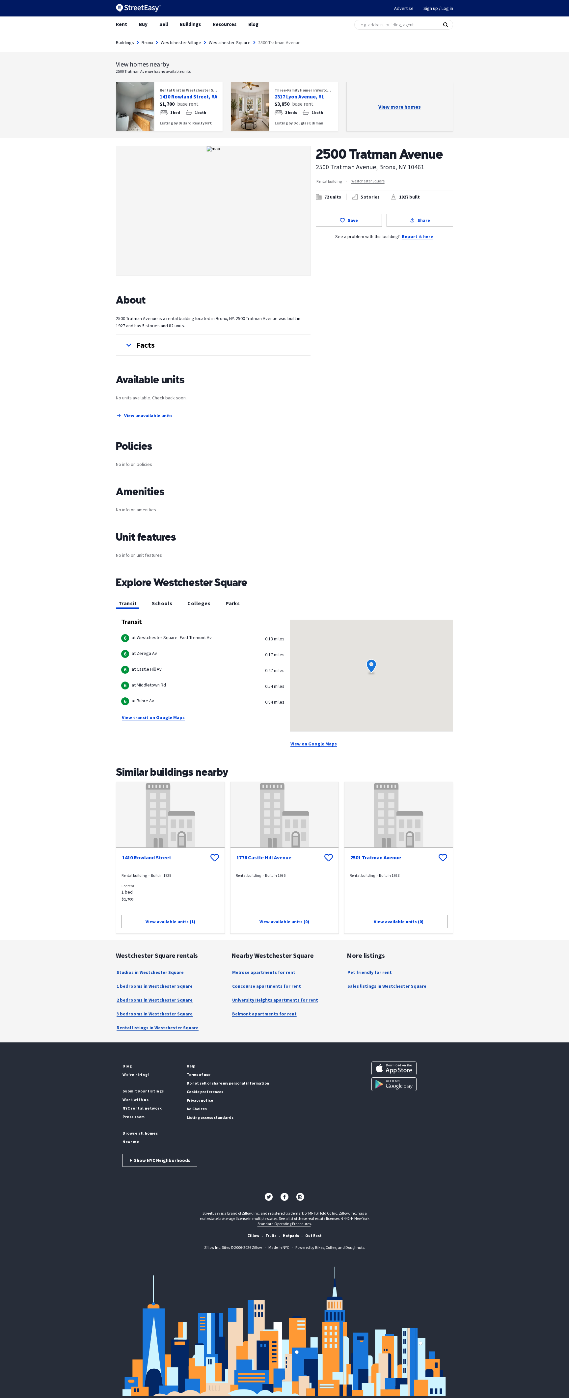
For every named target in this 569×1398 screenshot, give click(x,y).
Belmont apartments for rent (264, 1014)
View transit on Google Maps (153, 717)
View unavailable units (148, 415)
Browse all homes (140, 1133)
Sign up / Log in (438, 8)
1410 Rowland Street (146, 857)
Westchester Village (181, 42)
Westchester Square (230, 42)
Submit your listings (143, 1091)
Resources (224, 24)
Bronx (147, 42)
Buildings (190, 24)
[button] (213, 345)
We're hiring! (135, 1074)
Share (424, 220)
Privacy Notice (200, 1100)
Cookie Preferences (205, 1091)
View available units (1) (170, 922)
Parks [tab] (233, 603)
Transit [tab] (128, 603)
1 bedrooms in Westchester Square (155, 986)
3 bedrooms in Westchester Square (155, 1014)
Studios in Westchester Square (150, 972)
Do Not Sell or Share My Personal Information (228, 1083)
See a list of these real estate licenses (309, 1218)
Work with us (135, 1099)
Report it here (417, 236)
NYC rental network (142, 1108)
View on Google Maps (313, 744)
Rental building (329, 181)
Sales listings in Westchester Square (386, 986)
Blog (253, 24)
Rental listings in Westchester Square (158, 1028)
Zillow (253, 1235)
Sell (163, 24)
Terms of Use (198, 1074)
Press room (133, 1116)
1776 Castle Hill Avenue (263, 857)
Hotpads (291, 1235)
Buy (143, 24)
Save (353, 220)
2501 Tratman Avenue (375, 857)
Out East (313, 1235)
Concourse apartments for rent (266, 986)
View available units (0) (284, 922)
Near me (130, 1141)
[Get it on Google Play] (394, 1084)
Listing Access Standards (210, 1117)
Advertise (404, 8)
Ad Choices (197, 1108)
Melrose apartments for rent (263, 972)
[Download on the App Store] (394, 1068)
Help (191, 1065)
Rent (121, 24)
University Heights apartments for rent (275, 1000)
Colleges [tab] (198, 603)
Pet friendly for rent (369, 972)
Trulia (271, 1235)
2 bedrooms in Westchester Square (155, 1000)
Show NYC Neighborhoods (159, 1160)
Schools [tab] (162, 603)
